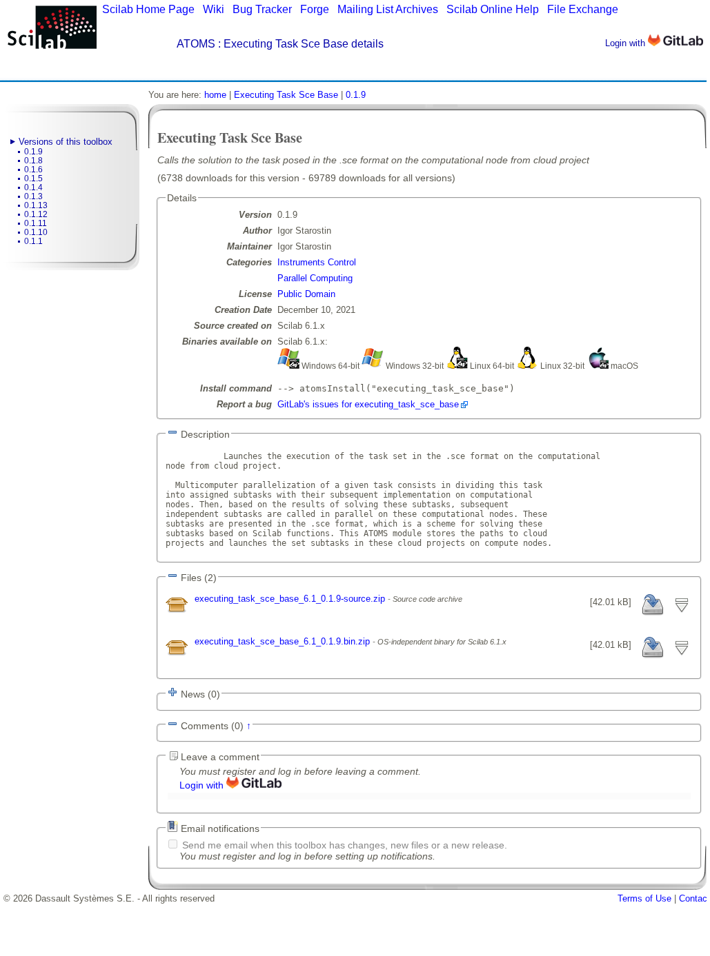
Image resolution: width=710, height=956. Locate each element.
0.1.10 (36, 232)
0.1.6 (33, 169)
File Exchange (582, 9)
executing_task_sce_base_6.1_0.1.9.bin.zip (284, 641)
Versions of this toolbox (65, 141)
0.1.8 (33, 160)
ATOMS (196, 44)
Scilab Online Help (492, 9)
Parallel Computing (315, 278)
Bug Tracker (262, 9)
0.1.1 (33, 241)
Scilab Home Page (148, 9)
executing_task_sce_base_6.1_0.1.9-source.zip (291, 598)
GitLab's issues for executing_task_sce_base (368, 404)
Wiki (213, 9)
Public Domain (306, 294)
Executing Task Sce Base (286, 95)
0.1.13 (36, 205)
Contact (694, 898)
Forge (314, 9)
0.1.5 (33, 178)
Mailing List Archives (387, 9)
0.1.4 (33, 187)
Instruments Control (316, 262)
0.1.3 (33, 196)
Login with (626, 43)
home (215, 95)
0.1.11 (35, 223)
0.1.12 (36, 214)
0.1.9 (33, 152)
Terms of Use (644, 898)
